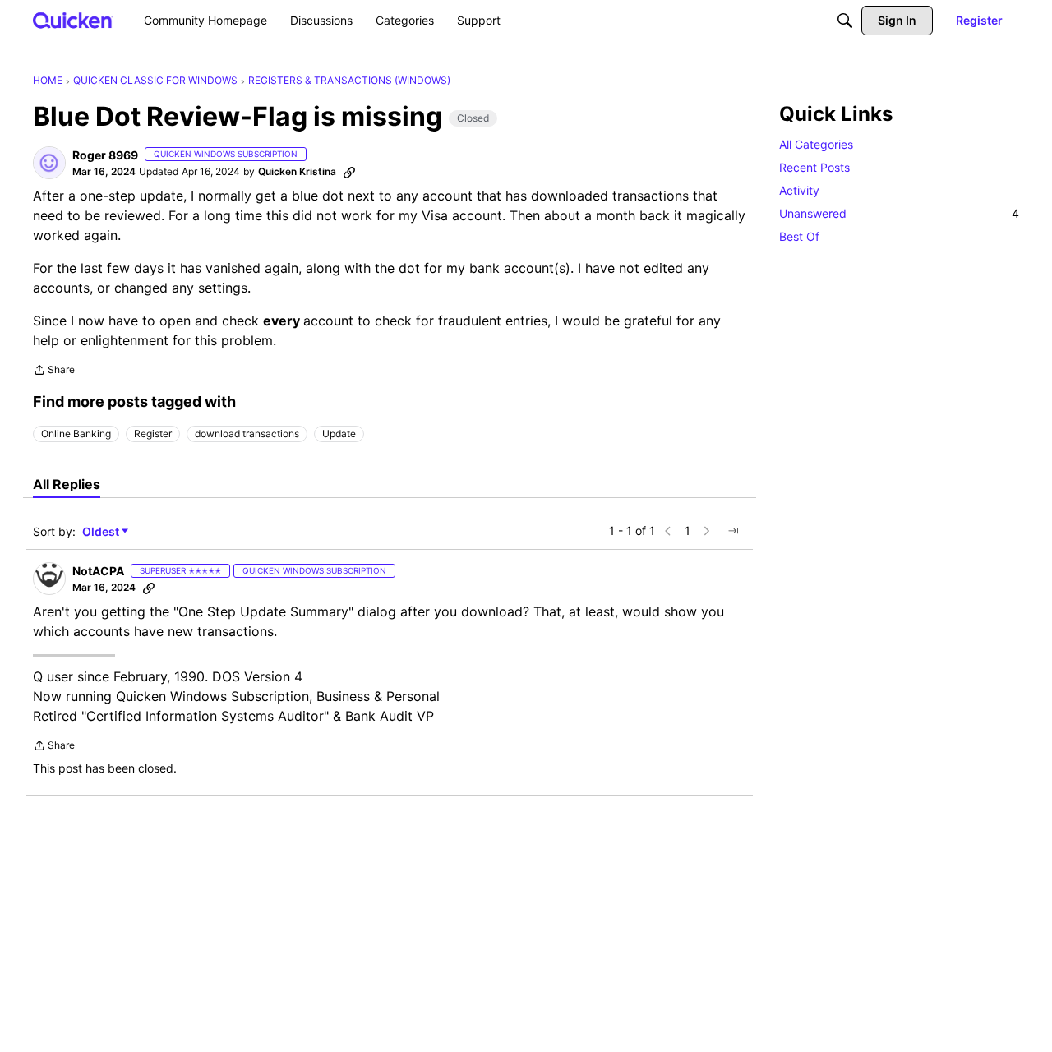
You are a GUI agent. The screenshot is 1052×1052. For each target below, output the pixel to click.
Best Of (799, 236)
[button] (49, 162)
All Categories (816, 144)
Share (54, 371)
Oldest (102, 532)
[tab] (66, 484)
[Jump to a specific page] (733, 531)
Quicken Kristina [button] (297, 171)
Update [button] (339, 433)
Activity (799, 190)
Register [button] (153, 433)
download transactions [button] (247, 433)
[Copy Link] (349, 171)
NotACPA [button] (98, 571)
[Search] (845, 20)
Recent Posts (814, 167)
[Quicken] (73, 20)
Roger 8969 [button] (105, 155)
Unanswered (899, 213)
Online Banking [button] (76, 433)
